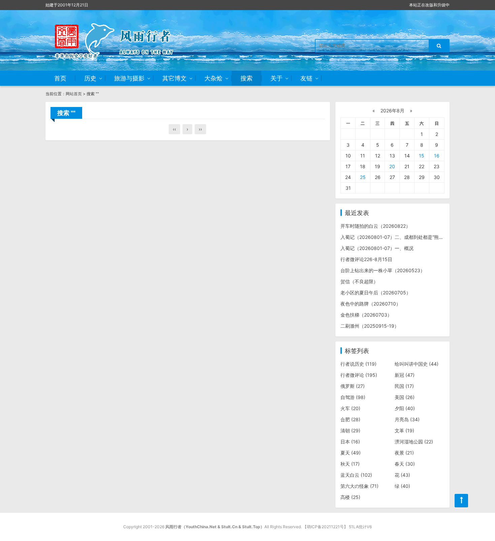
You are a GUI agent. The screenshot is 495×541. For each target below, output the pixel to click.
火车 (350, 408)
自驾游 (352, 397)
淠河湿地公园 (414, 441)
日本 (350, 441)
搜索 (246, 78)
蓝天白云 (356, 475)
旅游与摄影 (129, 78)
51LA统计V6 (360, 526)
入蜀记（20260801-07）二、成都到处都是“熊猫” (392, 237)
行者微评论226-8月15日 (366, 259)
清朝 (350, 430)
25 (363, 177)
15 (421, 155)
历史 (90, 78)
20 (392, 166)
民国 (404, 386)
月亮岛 (407, 419)
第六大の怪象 (359, 486)
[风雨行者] (122, 40)
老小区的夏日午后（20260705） (375, 292)
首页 (60, 78)
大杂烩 (213, 78)
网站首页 (74, 93)
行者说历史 (358, 364)
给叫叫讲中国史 (416, 364)
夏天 (350, 453)
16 (436, 155)
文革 (404, 430)
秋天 (350, 464)
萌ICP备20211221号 (325, 526)
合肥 (350, 419)
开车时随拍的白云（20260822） (375, 226)
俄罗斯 (352, 386)
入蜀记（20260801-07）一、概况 (377, 248)
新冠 (405, 375)
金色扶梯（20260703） (366, 315)
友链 (306, 78)
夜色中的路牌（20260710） (370, 303)
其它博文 (174, 78)
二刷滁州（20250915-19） (369, 326)
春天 (405, 464)
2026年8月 (392, 110)
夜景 (404, 453)
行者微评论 (358, 375)
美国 (405, 397)
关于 (276, 78)
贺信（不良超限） (359, 281)
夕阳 (405, 408)
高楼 (350, 497)
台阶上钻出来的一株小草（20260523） (382, 270)
